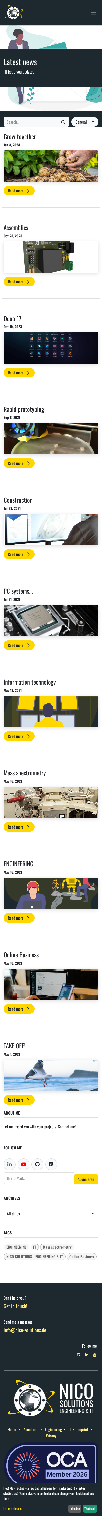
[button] (84, 122)
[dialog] (51, 1499)
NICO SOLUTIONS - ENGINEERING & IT (34, 1256)
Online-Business (81, 1256)
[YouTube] (95, 1355)
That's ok (89, 1508)
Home (12, 1429)
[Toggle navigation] (93, 12)
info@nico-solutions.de (25, 1330)
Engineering (53, 1429)
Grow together (20, 136)
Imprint (82, 1429)
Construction (18, 500)
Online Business (21, 954)
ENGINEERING (18, 863)
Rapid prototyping (24, 409)
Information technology (30, 682)
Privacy (51, 1435)
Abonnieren (86, 1179)
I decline (75, 1508)
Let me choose (12, 1508)
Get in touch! (15, 1306)
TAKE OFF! (14, 1045)
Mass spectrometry (25, 772)
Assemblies (16, 227)
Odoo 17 (12, 318)
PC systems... (18, 591)
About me (30, 1429)
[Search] (63, 122)
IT (34, 1247)
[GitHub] (78, 1355)
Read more (16, 191)
